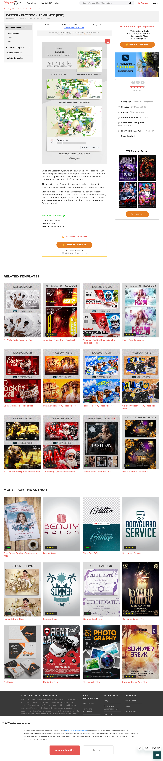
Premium (145, 3)
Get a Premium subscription (81, 34)
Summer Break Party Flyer (135, 682)
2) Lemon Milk (48, 224)
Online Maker (130, 711)
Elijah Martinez (137, 112)
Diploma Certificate (92, 619)
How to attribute (126, 125)
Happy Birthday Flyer (14, 619)
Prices (127, 706)
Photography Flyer (92, 682)
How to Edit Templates (50, 3)
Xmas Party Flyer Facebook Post (59, 472)
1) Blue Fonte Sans (51, 221)
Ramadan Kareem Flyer (133, 619)
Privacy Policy (43, 739)
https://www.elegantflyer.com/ (76, 731)
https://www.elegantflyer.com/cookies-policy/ (88, 736)
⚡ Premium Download (74, 245)
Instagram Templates (15, 48)
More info (144, 117)
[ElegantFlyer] (12, 3)
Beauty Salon (49, 553)
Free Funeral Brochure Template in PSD (20, 554)
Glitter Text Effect (91, 553)
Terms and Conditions (87, 710)
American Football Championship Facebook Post (99, 341)
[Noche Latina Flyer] (147, 168)
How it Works (130, 701)
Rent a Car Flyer (50, 682)
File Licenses (88, 703)
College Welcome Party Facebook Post (138, 407)
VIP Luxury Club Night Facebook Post (22, 472)
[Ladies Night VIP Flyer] (147, 195)
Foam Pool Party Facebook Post (98, 406)
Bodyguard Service (131, 553)
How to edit (148, 131)
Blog (106, 701)
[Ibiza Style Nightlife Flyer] (128, 195)
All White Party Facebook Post (18, 340)
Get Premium (137, 214)
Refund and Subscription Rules (111, 707)
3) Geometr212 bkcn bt (53, 226)
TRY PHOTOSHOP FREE (74, 28)
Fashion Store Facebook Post (97, 472)
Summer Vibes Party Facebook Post (60, 406)
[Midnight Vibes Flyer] (128, 168)
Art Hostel (8, 682)
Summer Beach (50, 619)
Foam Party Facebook (133, 340)
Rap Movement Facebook (135, 472)
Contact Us (108, 714)
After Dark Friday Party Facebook (59, 340)
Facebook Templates (16, 28)
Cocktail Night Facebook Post (18, 406)
